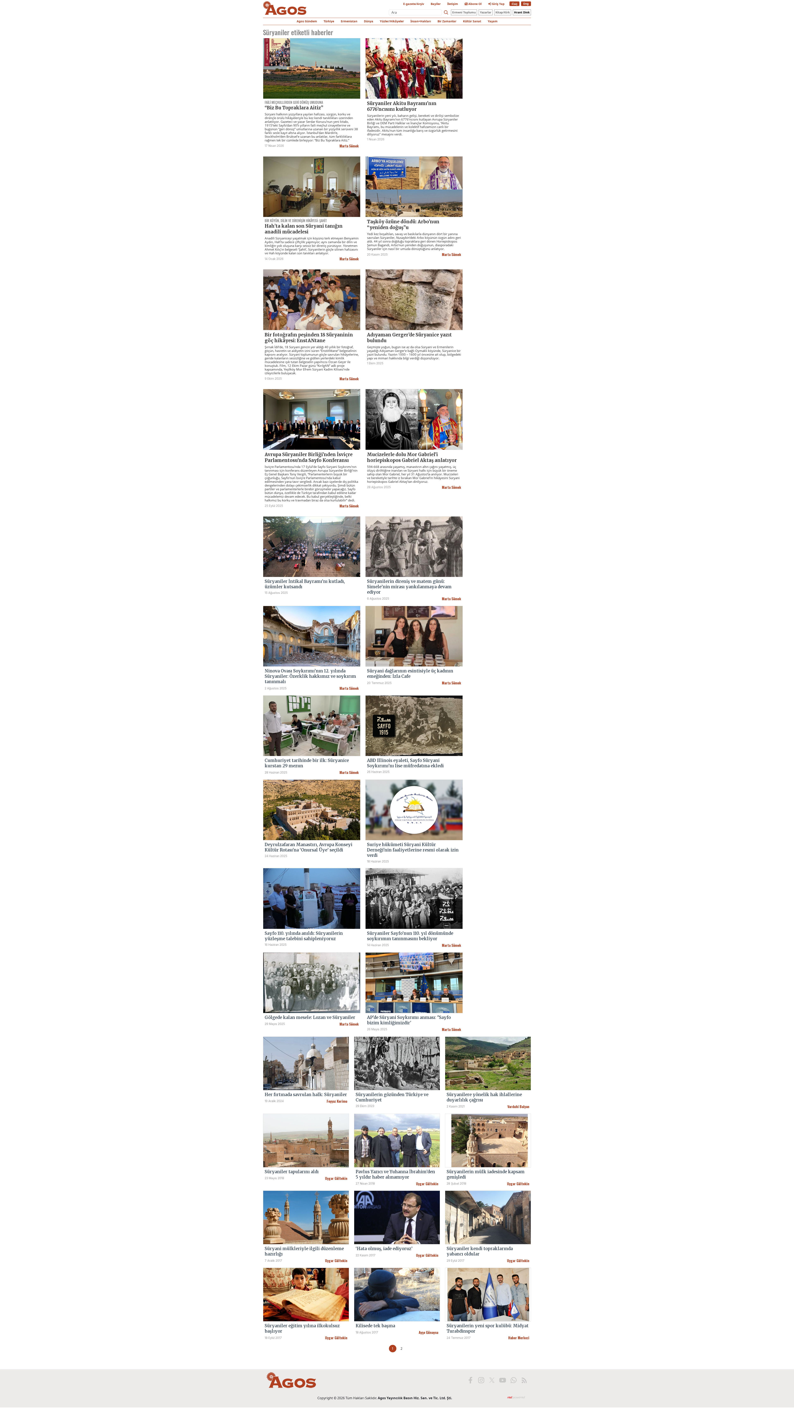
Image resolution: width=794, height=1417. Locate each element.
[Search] (446, 12)
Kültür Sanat (472, 21)
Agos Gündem (307, 21)
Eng (526, 4)
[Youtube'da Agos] (502, 1380)
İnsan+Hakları (420, 21)
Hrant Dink (522, 12)
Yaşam (492, 21)
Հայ (514, 4)
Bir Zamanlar (447, 21)
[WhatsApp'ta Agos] (513, 1380)
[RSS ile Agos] (524, 1380)
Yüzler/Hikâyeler (392, 21)
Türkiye (329, 21)
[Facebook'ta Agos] (470, 1380)
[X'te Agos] (492, 1380)
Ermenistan (349, 21)
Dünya (368, 21)
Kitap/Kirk (502, 12)
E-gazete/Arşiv (413, 4)
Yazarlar (485, 12)
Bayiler (436, 4)
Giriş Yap (498, 4)
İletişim (452, 4)
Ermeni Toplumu (464, 12)
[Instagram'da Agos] (481, 1380)
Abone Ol (475, 4)
